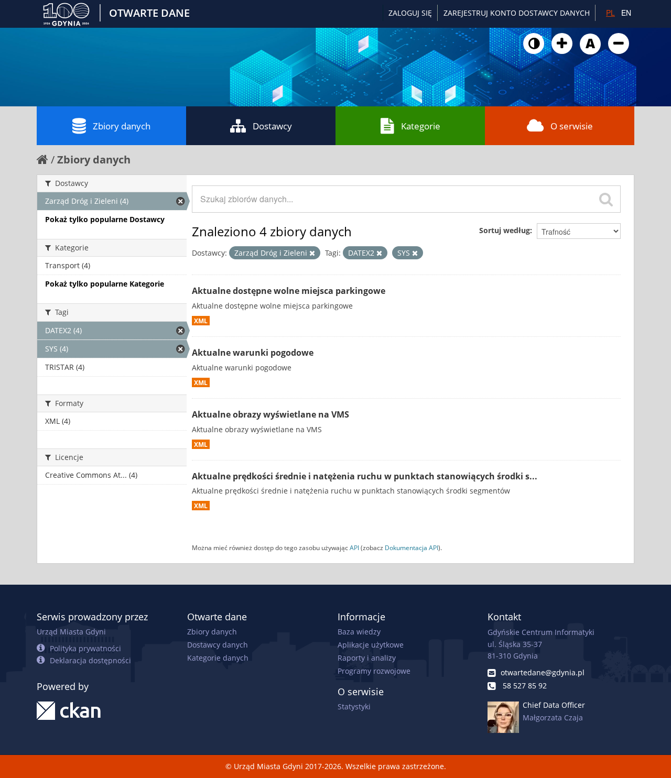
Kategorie (420, 126)
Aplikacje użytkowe (371, 645)
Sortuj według (504, 230)
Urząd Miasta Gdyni (71, 632)
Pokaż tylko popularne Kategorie (104, 284)
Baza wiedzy (359, 632)
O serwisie (571, 126)
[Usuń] (312, 253)
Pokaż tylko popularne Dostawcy (105, 219)
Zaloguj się (410, 13)
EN (626, 12)
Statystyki (354, 706)
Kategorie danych (217, 658)
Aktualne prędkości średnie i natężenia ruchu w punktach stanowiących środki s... (364, 476)
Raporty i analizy (367, 658)
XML (201, 320)
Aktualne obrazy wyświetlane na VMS (270, 414)
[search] (606, 199)
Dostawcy (272, 126)
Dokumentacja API (411, 547)
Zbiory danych (121, 126)
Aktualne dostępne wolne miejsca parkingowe (288, 291)
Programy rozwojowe (374, 671)
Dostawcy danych (217, 645)
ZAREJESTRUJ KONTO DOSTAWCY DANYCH (516, 13)
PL (610, 12)
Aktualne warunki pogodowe (252, 352)
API (354, 547)
